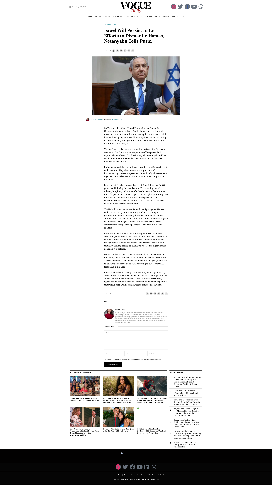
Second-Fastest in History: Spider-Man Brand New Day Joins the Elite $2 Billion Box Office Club (152, 400)
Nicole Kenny (97, 119)
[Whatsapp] (200, 6)
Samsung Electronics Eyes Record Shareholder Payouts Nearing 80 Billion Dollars (187, 402)
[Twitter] (180, 6)
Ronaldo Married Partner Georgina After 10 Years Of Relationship (118, 430)
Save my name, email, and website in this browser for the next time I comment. (134, 359)
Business (115, 119)
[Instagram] (173, 6)
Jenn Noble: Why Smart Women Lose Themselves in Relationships (84, 399)
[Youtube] (194, 6)
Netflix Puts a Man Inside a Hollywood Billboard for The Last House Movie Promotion (151, 431)
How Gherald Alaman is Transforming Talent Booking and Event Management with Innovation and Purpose (84, 432)
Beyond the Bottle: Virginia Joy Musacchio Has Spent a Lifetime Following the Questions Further (117, 400)
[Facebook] (187, 6)
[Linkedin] (146, 467)
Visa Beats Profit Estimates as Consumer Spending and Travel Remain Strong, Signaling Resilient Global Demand (187, 381)
